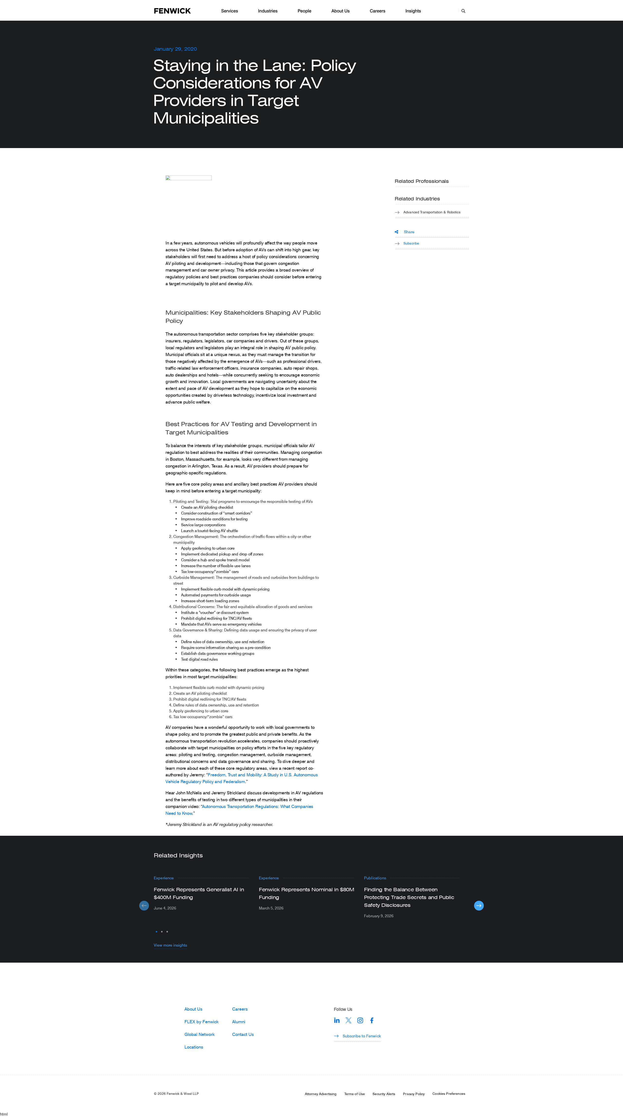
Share (409, 231)
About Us (340, 11)
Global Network (199, 1034)
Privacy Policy (414, 1094)
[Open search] (463, 11)
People (304, 11)
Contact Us (243, 1034)
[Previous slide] (144, 905)
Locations (193, 1047)
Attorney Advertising (321, 1094)
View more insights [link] (170, 945)
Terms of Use (354, 1094)
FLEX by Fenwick (201, 1021)
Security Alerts (384, 1094)
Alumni (238, 1021)
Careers (377, 11)
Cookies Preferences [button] (448, 1093)
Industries (268, 11)
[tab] (156, 931)
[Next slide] (479, 905)
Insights (413, 11)
